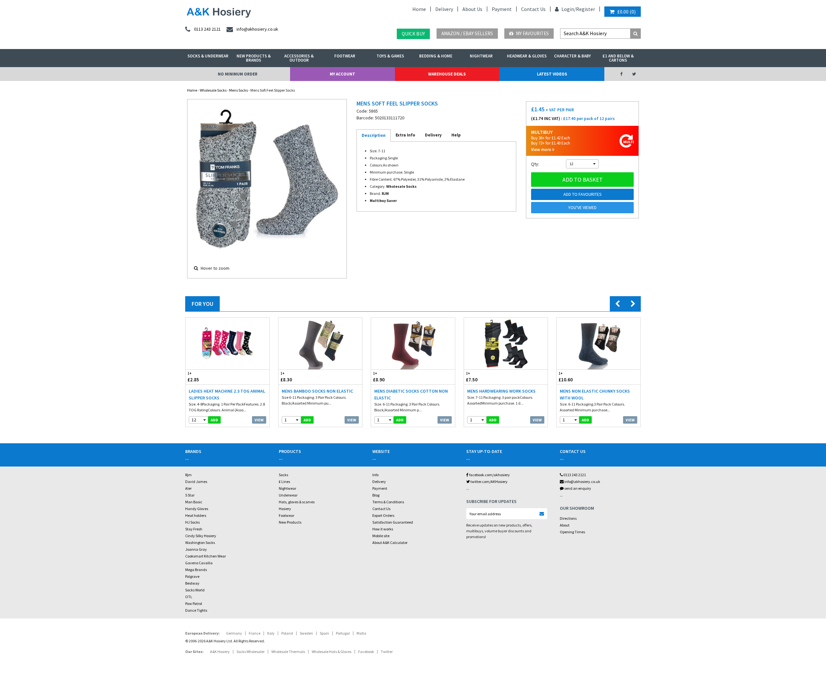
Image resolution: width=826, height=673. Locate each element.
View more (541, 149)
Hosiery (285, 508)
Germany (234, 633)
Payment (502, 9)
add (214, 419)
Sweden (306, 633)
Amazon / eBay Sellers (467, 33)
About (564, 525)
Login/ (568, 9)
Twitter (387, 651)
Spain (324, 633)
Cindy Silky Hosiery (200, 535)
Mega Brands (196, 569)
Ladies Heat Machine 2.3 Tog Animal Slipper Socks (227, 394)
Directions (568, 518)
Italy (271, 633)
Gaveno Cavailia (199, 562)
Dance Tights (196, 610)
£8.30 (286, 377)
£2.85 (193, 377)
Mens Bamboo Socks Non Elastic (317, 391)
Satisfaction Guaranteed (392, 522)
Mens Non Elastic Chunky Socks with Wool (595, 394)
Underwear (288, 495)
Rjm (188, 474)
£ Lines (284, 481)
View (259, 419)
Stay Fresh (193, 529)
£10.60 (566, 377)
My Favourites (532, 33)
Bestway (192, 583)
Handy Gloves (196, 508)
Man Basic (193, 501)
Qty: (535, 164)
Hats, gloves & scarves (297, 501)
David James (196, 481)
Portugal (343, 633)
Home (419, 9)
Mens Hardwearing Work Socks (501, 391)
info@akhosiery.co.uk (582, 481)
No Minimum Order (237, 74)
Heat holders (195, 515)
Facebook (366, 651)
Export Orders (383, 515)
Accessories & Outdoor (299, 58)
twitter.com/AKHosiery (489, 481)
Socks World (195, 590)
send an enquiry (577, 488)
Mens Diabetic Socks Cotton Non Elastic (411, 394)
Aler (188, 488)
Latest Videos (552, 74)
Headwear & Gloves (527, 56)
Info (375, 474)
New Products (290, 522)
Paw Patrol (193, 603)
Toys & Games (390, 56)
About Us (472, 9)
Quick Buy (413, 34)
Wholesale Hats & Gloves (331, 651)
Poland (287, 633)
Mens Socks (238, 90)
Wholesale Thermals (288, 651)
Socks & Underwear (207, 56)
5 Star (190, 495)
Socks (283, 474)
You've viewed (582, 207)
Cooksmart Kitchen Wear (205, 556)
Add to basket (582, 179)
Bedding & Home (435, 56)
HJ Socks (192, 522)
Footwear (344, 56)
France (254, 633)
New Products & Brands (254, 58)
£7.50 (472, 377)
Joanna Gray (196, 549)
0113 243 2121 (574, 474)
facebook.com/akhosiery (489, 474)
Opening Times (572, 531)
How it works (382, 529)
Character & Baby (572, 56)
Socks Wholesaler (251, 651)
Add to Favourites (582, 194)
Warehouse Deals (447, 74)
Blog (375, 495)
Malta (361, 633)
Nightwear (481, 56)
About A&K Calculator (390, 542)
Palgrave (192, 576)
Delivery (444, 9)
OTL (188, 596)
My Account (342, 74)
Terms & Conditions (388, 501)
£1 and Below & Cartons (618, 58)
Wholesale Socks (213, 90)
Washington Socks (200, 542)
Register (585, 9)
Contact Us (533, 9)
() (626, 11)
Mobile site (380, 535)
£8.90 (379, 377)
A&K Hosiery (220, 651)
